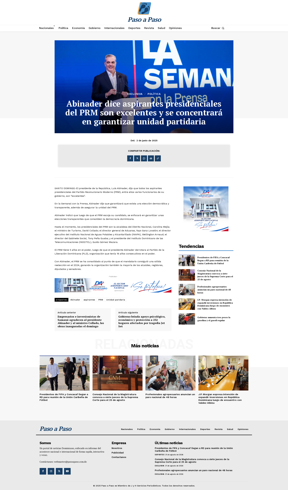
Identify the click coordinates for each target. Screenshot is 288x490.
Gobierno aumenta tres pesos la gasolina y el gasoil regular (213, 319)
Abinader (75, 299)
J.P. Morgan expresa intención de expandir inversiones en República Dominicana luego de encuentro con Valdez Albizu (215, 304)
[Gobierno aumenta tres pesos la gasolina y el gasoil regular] (187, 319)
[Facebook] (130, 158)
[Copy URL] (158, 158)
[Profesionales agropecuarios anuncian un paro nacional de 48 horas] (187, 289)
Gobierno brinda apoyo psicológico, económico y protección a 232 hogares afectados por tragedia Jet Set (141, 321)
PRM (100, 299)
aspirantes (89, 299)
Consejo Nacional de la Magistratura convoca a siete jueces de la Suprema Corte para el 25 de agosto (215, 275)
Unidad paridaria (115, 299)
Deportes (159, 455)
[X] (137, 158)
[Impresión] (151, 158)
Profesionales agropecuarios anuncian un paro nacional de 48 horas (214, 289)
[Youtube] (67, 471)
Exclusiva (135, 94)
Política (154, 94)
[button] (218, 28)
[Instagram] (51, 471)
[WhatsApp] (144, 158)
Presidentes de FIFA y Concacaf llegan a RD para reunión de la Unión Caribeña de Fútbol (213, 260)
